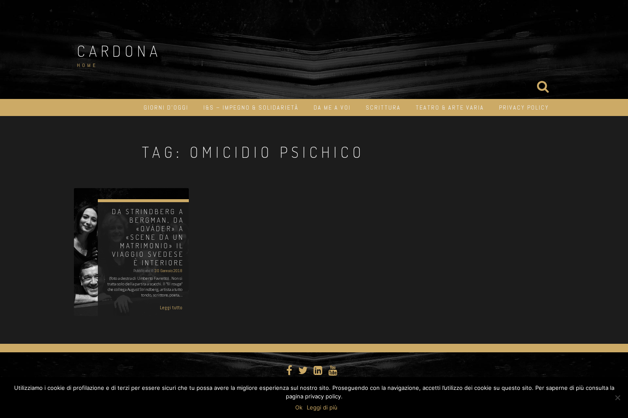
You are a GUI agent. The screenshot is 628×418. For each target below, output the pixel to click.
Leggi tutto (171, 307)
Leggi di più (322, 407)
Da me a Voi (332, 107)
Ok (298, 407)
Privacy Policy (524, 107)
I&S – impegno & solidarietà (251, 107)
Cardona (119, 51)
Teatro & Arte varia (450, 107)
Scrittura (383, 107)
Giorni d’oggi (166, 107)
